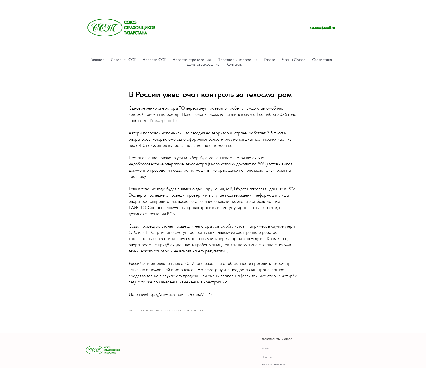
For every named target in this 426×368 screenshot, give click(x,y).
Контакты (234, 64)
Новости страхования (191, 59)
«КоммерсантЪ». (163, 120)
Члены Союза (294, 59)
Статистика (322, 59)
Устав (265, 348)
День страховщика (203, 64)
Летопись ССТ (123, 59)
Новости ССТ (154, 59)
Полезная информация (237, 59)
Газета (269, 59)
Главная (97, 59)
